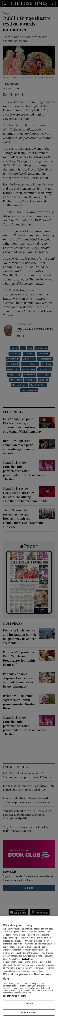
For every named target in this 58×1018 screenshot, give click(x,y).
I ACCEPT (29, 1004)
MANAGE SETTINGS (29, 1012)
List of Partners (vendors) (15, 996)
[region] (29, 967)
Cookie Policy (28, 959)
